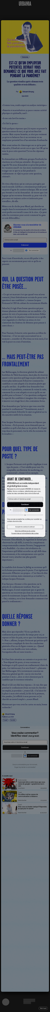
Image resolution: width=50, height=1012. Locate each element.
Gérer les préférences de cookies (25, 531)
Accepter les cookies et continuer (25, 527)
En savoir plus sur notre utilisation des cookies (25, 534)
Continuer (25, 505)
